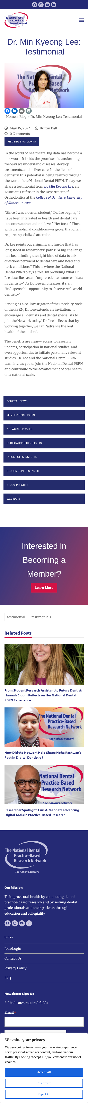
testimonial (16, 617)
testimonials (41, 617)
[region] (44, 1068)
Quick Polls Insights (22, 457)
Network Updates (20, 429)
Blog (23, 117)
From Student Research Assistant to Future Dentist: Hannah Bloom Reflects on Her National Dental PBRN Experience (43, 695)
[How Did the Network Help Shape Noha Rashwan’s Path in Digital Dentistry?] (44, 727)
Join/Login (13, 948)
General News (17, 401)
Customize (44, 1083)
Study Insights (17, 485)
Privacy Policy (15, 968)
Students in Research (23, 471)
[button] (81, 20)
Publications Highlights (24, 443)
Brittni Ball (48, 128)
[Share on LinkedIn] (14, 111)
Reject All (44, 1094)
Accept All (44, 1072)
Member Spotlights (22, 141)
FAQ (8, 978)
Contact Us (13, 958)
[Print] (29, 111)
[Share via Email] (22, 111)
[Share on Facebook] (8, 111)
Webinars (13, 498)
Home (11, 117)
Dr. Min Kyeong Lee (58, 186)
